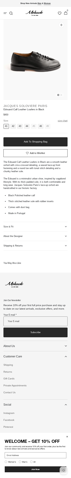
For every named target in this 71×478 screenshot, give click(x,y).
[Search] (11, 13)
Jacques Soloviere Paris (25, 106)
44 (28, 127)
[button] (65, 13)
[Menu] (5, 13)
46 (41, 127)
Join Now (35, 469)
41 (7, 127)
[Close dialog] (67, 436)
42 (14, 127)
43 (21, 127)
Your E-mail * (10, 315)
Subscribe (35, 332)
